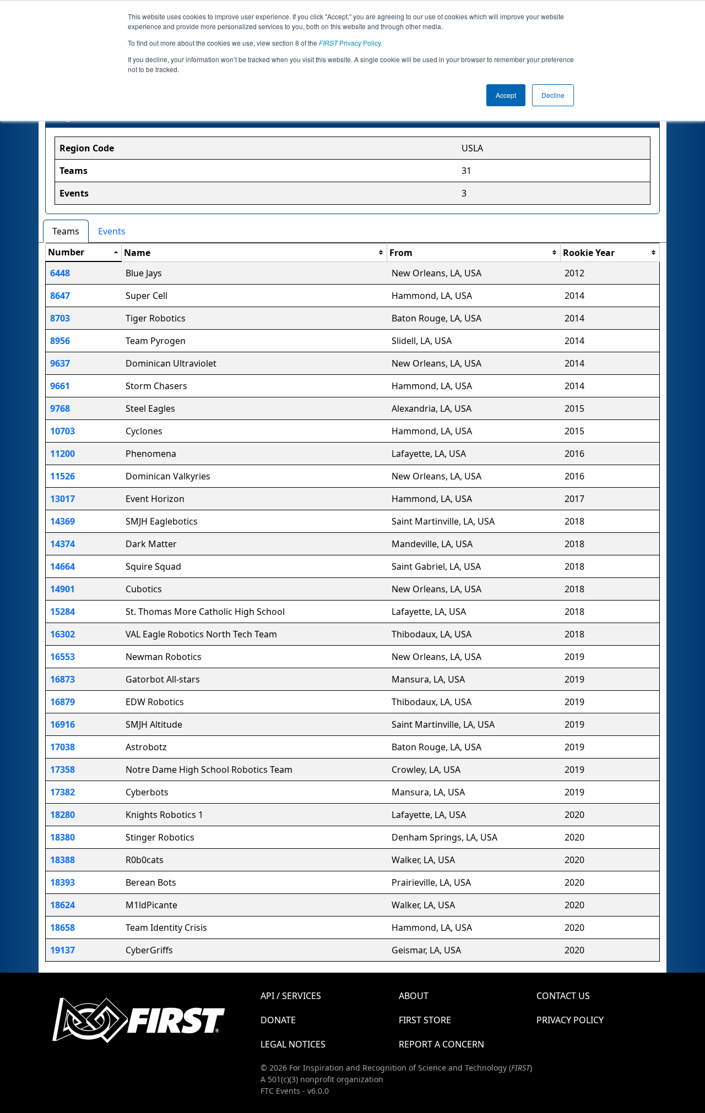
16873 (62, 679)
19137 (62, 950)
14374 (62, 544)
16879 (62, 702)
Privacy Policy (350, 42)
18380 (62, 837)
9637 (60, 363)
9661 (60, 386)
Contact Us (563, 996)
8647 (60, 296)
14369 (62, 521)
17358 (62, 769)
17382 (62, 792)
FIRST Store (425, 1020)
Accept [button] (506, 95)
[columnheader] (84, 252)
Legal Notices (293, 1044)
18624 (62, 905)
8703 (60, 318)
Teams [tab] (65, 231)
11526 (62, 476)
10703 (62, 431)
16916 (62, 724)
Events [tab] (112, 231)
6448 (60, 273)
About (414, 996)
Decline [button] (553, 95)
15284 (62, 611)
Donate (278, 1020)
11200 (62, 454)
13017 (62, 499)
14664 (62, 566)
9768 (60, 408)
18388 (62, 860)
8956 (60, 341)
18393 (62, 882)
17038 (62, 747)
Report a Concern (441, 1044)
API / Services (291, 996)
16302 (62, 634)
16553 (62, 657)
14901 (62, 589)
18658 (62, 927)
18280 (62, 815)
